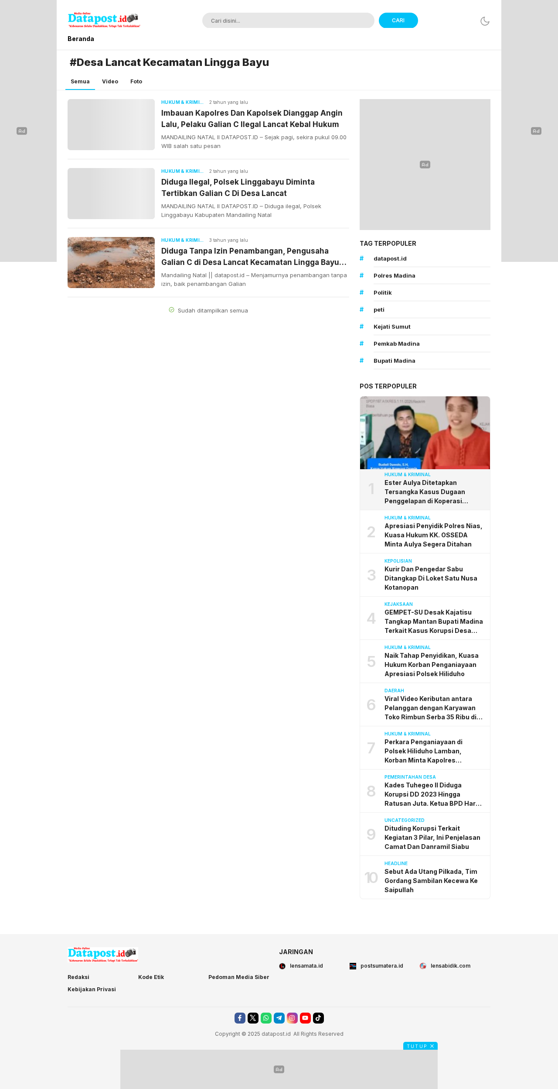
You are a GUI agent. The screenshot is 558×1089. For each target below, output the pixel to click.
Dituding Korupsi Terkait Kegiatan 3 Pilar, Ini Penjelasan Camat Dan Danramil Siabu (432, 837)
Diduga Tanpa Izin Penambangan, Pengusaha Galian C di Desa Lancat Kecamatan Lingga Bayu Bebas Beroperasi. (250, 257)
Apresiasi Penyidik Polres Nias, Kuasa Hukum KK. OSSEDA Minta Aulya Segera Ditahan (433, 535)
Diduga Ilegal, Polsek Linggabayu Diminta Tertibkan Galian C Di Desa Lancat (238, 188)
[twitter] (253, 1018)
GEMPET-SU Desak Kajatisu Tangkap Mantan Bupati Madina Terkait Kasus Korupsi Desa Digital (433, 621)
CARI (398, 20)
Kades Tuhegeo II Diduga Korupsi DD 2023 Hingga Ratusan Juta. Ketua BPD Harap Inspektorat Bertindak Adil (433, 794)
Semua (80, 81)
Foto (136, 81)
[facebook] (240, 1018)
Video (110, 81)
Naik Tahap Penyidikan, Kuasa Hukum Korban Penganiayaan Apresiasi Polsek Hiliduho (431, 664)
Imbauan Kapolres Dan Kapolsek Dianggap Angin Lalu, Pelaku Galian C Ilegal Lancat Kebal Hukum (252, 119)
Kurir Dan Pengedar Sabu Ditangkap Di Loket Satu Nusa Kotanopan (430, 578)
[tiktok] (318, 1018)
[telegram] (279, 1018)
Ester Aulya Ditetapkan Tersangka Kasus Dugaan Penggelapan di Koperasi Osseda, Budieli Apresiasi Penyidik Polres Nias (425, 492)
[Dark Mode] (485, 21)
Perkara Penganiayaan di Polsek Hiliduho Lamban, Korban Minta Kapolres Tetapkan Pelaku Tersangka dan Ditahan (434, 751)
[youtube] (305, 1018)
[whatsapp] (266, 1018)
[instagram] (292, 1018)
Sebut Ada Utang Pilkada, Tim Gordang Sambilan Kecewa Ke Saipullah (431, 880)
